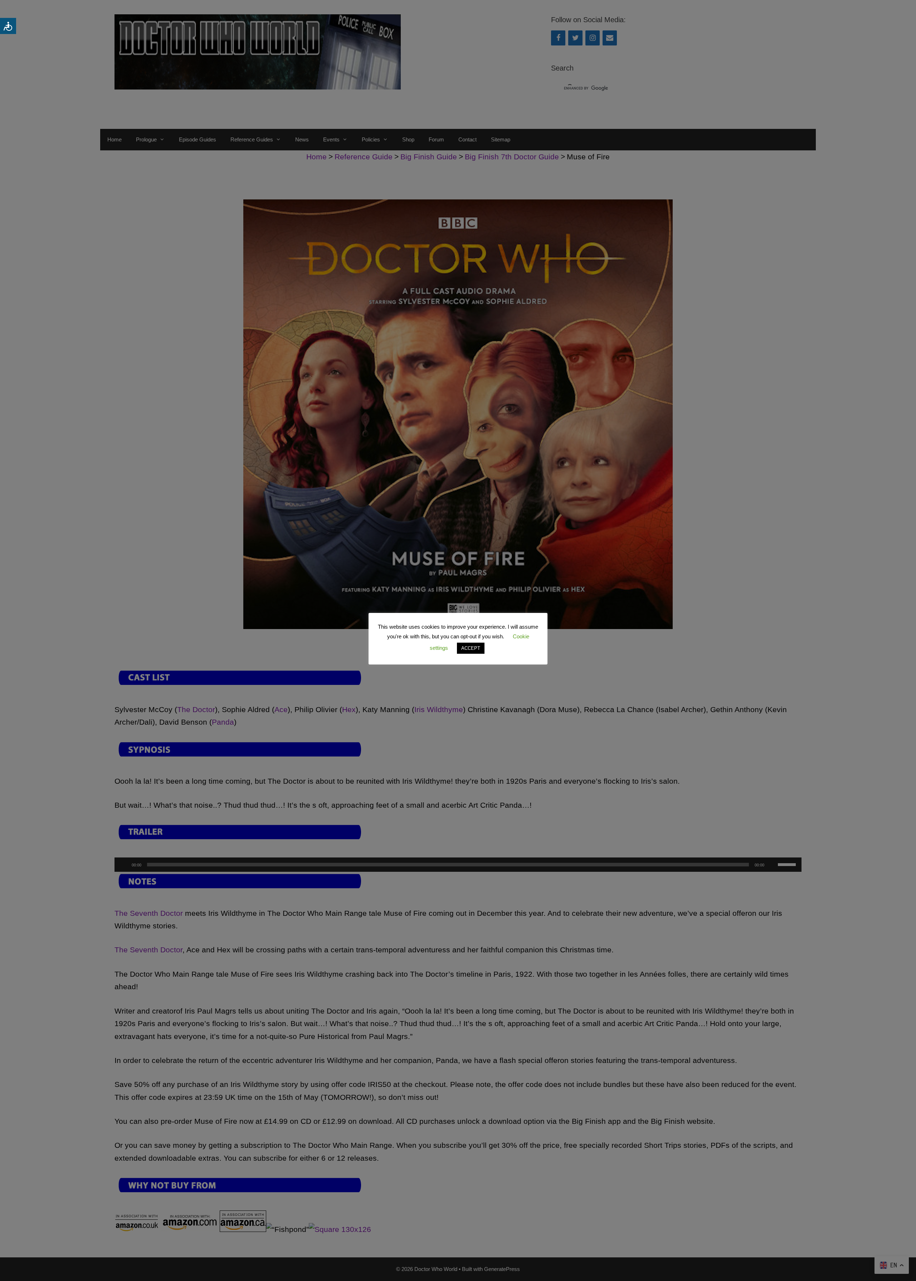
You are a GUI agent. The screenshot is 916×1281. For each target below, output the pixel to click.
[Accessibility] (8, 26)
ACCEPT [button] (470, 648)
